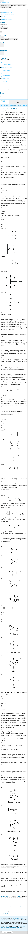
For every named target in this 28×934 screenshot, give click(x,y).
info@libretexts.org (15, 928)
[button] (5, 81)
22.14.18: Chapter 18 (5, 896)
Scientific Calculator (7, 72)
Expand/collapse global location (26, 105)
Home (6, 105)
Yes (3, 913)
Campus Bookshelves (16, 105)
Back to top (3, 902)
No (7, 913)
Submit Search (4, 28)
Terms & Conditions (5, 927)
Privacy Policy (22, 926)
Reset (2, 37)
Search (2, 932)
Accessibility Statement (14, 927)
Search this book (3, 24)
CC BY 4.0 (19, 896)
